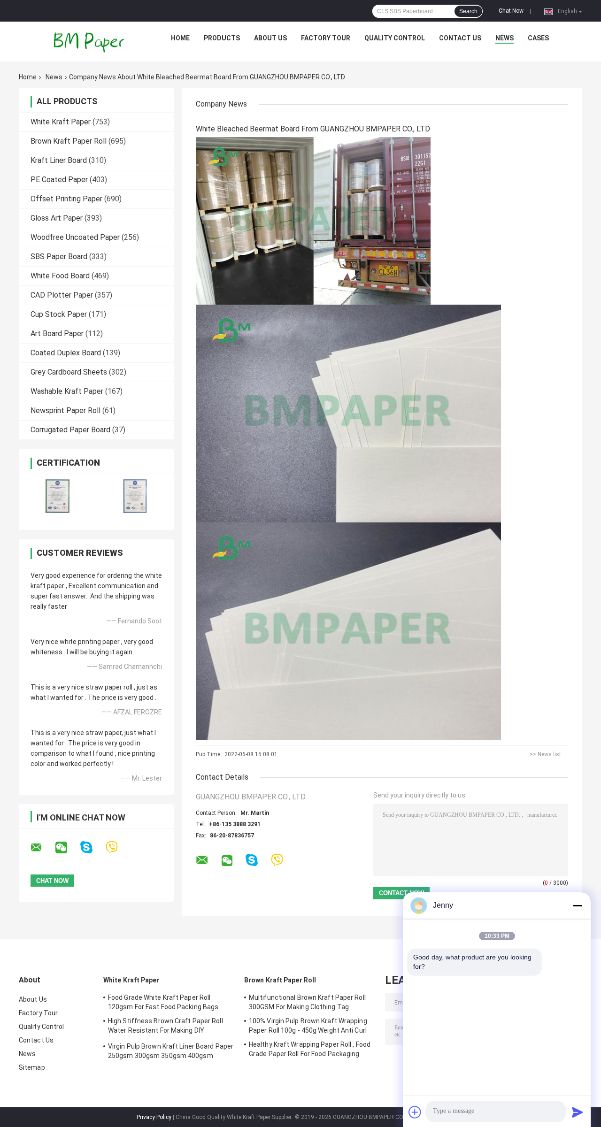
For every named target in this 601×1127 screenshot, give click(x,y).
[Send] (577, 1112)
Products (222, 38)
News (504, 38)
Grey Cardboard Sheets (69, 372)
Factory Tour (325, 38)
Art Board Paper (57, 333)
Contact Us (460, 38)
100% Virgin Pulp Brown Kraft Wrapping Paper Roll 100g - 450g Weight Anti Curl (308, 1025)
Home (180, 38)
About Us (270, 38)
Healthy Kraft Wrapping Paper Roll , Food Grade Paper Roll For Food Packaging (309, 1049)
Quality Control (394, 38)
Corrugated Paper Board (70, 429)
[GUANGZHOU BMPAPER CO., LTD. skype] (92, 847)
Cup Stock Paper (59, 314)
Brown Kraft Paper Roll (69, 141)
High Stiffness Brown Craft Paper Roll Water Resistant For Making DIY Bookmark (165, 1027)
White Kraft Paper (61, 121)
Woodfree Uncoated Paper (75, 237)
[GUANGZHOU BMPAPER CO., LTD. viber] (118, 847)
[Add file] (415, 1112)
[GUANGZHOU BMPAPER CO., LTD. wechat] (67, 848)
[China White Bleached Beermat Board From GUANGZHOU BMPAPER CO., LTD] (313, 220)
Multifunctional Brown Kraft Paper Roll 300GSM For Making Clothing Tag (307, 1002)
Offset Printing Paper (66, 198)
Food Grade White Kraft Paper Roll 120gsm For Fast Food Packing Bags (163, 1002)
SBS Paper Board (59, 256)
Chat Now (511, 11)
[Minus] (577, 905)
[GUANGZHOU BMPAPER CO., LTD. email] (42, 848)
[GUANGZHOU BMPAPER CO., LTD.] (89, 40)
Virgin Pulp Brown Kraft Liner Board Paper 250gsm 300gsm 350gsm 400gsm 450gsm (170, 1052)
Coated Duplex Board (66, 352)
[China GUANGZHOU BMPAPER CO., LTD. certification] (57, 496)
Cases (538, 38)
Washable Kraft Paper (67, 391)
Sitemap (32, 1067)
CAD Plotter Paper (62, 295)
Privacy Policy (154, 1117)
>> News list (545, 754)
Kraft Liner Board (59, 160)
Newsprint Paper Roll (65, 410)
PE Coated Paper (59, 179)
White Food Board (60, 275)
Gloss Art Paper (57, 218)
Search (468, 11)
